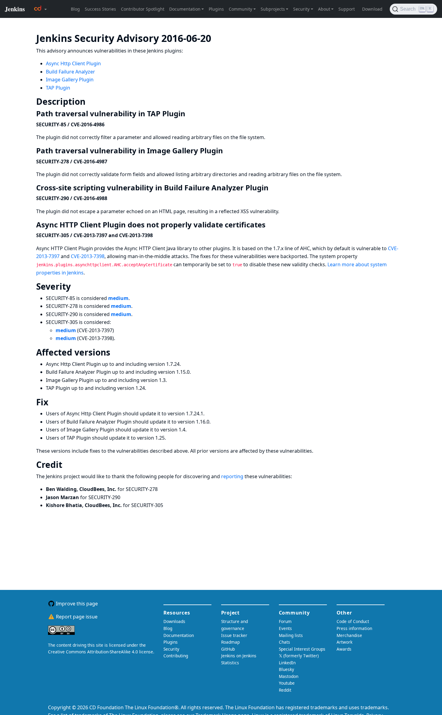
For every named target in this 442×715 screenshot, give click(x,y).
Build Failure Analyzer (70, 71)
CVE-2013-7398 (88, 256)
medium (118, 298)
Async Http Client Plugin (73, 63)
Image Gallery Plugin (70, 79)
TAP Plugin (58, 87)
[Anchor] (220, 38)
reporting (232, 476)
